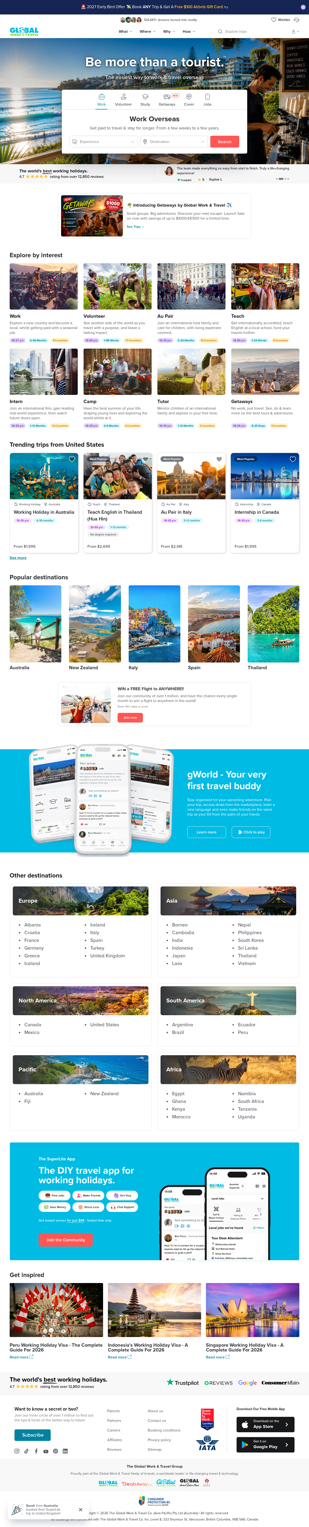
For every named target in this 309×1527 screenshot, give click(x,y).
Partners (114, 1420)
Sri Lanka (248, 948)
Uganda (246, 1117)
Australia (33, 1094)
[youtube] (48, 1451)
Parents (113, 1411)
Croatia (32, 933)
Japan (178, 956)
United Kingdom (107, 956)
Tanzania (247, 1109)
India (177, 940)
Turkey (97, 948)
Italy (94, 933)
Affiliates (114, 1440)
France (31, 940)
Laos (177, 963)
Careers (113, 1430)
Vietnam (247, 963)
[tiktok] (29, 1451)
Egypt (178, 1094)
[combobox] (225, 31)
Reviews (114, 1449)
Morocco (181, 1117)
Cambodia (183, 933)
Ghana (179, 1101)
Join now (130, 718)
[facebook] (38, 1451)
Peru (243, 1032)
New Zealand (104, 1094)
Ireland (97, 925)
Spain (96, 940)
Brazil (178, 1032)
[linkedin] (67, 1451)
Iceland (32, 963)
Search (225, 141)
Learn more (207, 832)
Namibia (247, 1094)
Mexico (31, 1032)
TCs (226, 7)
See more (18, 557)
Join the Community (65, 1240)
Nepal (244, 925)
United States (104, 1025)
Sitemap (155, 1449)
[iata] (207, 1442)
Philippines (250, 933)
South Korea (251, 940)
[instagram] (19, 1451)
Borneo (180, 925)
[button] (101, 99)
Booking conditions (164, 1430)
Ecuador (247, 1025)
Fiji (27, 1101)
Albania (32, 925)
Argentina (182, 1025)
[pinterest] (58, 1451)
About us (155, 1411)
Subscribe (33, 1435)
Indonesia (182, 948)
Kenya (178, 1109)
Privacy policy (159, 1440)
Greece (32, 956)
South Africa (251, 1101)
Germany (34, 948)
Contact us (157, 1420)
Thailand (247, 956)
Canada (32, 1025)
